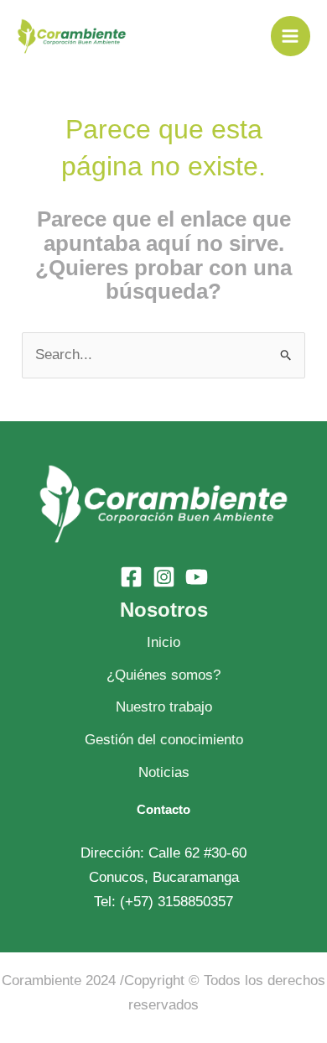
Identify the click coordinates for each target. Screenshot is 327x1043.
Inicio (163, 642)
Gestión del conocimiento (164, 740)
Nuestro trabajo (164, 707)
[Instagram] (164, 577)
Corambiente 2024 (59, 980)
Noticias (163, 772)
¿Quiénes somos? (163, 675)
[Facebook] (131, 577)
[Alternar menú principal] (291, 36)
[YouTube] (196, 577)
